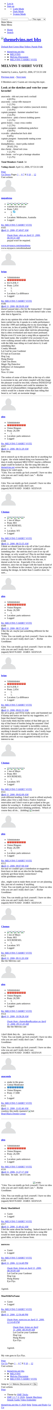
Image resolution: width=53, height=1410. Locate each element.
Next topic (21, 77)
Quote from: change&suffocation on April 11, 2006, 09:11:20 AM (26, 1022)
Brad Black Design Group (13, 1113)
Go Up (4, 1363)
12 (35, 174)
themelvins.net (8, 467)
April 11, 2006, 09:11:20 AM (14, 958)
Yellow (28, 46)
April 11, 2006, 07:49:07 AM (14, 230)
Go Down (6, 174)
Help (29, 1405)
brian (4, 271)
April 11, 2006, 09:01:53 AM (14, 710)
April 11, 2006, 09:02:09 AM (14, 794)
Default (5, 46)
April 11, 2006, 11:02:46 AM (14, 1108)
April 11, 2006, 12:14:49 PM (14, 1263)
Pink (40, 46)
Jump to (5, 1384)
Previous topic (7, 77)
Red (11, 46)
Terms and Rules (39, 1405)
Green (16, 46)
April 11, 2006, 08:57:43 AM (14, 628)
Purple (35, 46)
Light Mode (18, 9)
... (20, 174)
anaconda (6, 1076)
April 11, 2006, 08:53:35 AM (14, 543)
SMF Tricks (22, 1394)
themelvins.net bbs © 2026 (13, 1405)
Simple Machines (34, 1397)
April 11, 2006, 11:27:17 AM (14, 1172)
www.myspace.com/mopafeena (15, 245)
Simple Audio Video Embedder (21, 1400)
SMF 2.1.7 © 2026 (16, 1397)
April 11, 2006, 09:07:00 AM (14, 866)
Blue (21, 46)
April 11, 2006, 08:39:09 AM (14, 306)
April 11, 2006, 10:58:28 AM (14, 1016)
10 (29, 174)
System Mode (19, 14)
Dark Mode (18, 11)
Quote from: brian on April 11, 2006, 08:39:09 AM (25, 1328)
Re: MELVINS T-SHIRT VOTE (16, 225)
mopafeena (6, 198)
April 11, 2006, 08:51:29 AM (14, 449)
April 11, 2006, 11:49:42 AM (14, 1226)
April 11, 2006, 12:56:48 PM (14, 1314)
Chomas (5, 512)
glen (3, 416)
